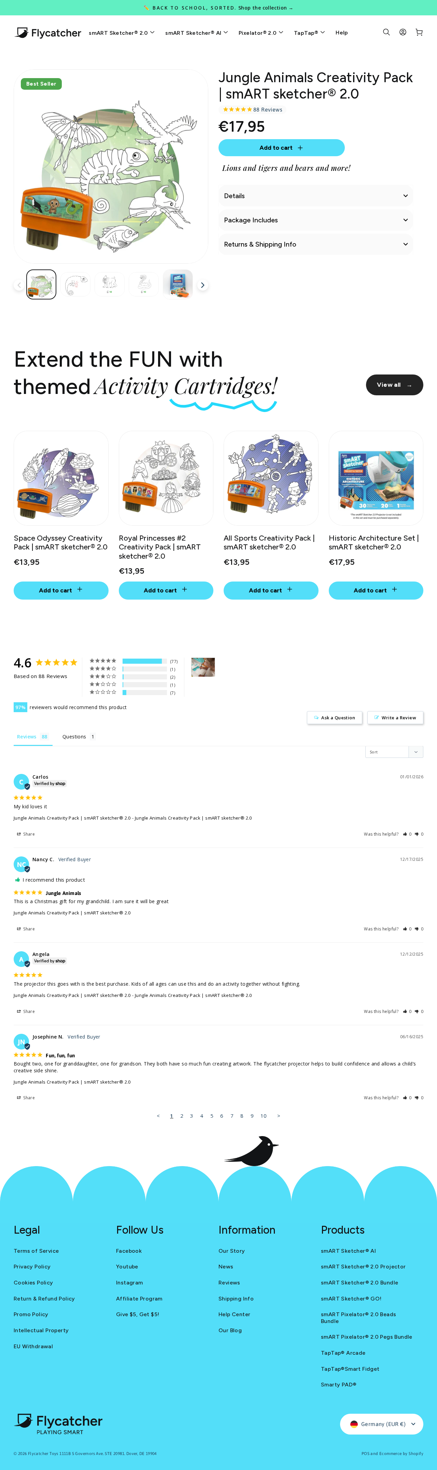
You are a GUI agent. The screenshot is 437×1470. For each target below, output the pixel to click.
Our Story (231, 1251)
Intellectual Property (41, 1330)
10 (263, 1115)
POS (365, 1453)
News (226, 1266)
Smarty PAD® (338, 1384)
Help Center (234, 1314)
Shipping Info (236, 1298)
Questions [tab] (74, 736)
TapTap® (307, 33)
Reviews (229, 1282)
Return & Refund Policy (44, 1298)
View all (394, 384)
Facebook (129, 1251)
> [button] (278, 1115)
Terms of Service (36, 1251)
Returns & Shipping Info (260, 244)
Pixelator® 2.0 (258, 33)
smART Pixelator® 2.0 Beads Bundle (358, 1317)
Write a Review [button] (399, 718)
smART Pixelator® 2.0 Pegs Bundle (366, 1337)
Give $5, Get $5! (137, 1314)
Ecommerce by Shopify (401, 1453)
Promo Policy (31, 1314)
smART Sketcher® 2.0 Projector (363, 1266)
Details (234, 196)
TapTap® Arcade (343, 1353)
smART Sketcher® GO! (351, 1298)
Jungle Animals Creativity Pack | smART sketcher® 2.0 (72, 818)
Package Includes (251, 220)
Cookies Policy (33, 1282)
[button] (407, 834)
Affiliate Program (139, 1298)
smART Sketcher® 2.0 (119, 33)
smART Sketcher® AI (194, 33)
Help (342, 32)
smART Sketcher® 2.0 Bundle (359, 1282)
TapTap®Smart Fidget (350, 1369)
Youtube (127, 1266)
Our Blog (230, 1330)
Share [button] (28, 834)
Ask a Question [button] (338, 718)
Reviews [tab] (27, 736)
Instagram (129, 1282)
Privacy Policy (32, 1266)
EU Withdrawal (33, 1346)
